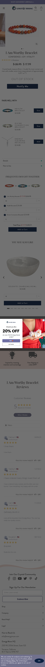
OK (39, 661)
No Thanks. (11, 344)
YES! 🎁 (11, 340)
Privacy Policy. (11, 661)
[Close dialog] (43, 320)
